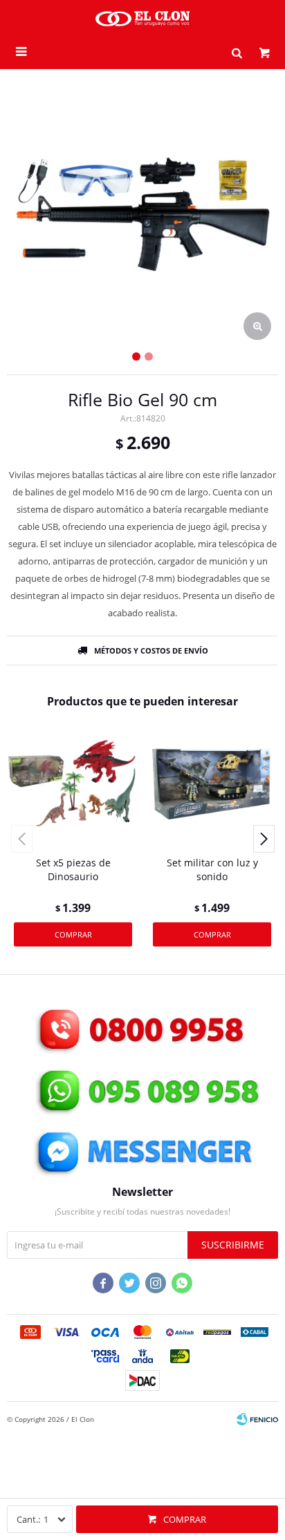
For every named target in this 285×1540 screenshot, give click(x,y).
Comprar (184, 1519)
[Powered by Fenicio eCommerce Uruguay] (257, 1419)
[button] (236, 52)
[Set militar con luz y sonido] (212, 783)
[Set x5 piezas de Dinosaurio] (73, 783)
